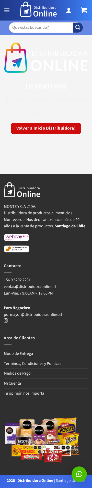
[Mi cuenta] (69, 10)
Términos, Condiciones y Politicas (32, 363)
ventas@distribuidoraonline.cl (30, 286)
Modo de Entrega (18, 353)
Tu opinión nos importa (24, 393)
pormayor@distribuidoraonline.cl (33, 314)
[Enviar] (78, 28)
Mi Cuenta (12, 383)
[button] (7, 10)
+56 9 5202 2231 (17, 280)
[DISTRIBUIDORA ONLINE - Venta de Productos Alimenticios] (38, 10)
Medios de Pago (17, 373)
